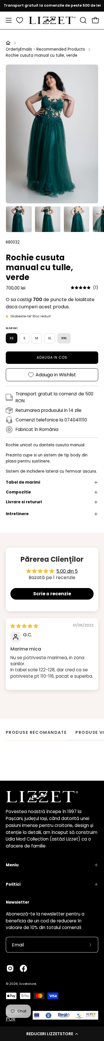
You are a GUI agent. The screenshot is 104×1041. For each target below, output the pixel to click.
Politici (13, 884)
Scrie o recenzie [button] (52, 593)
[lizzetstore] (52, 20)
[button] (52, 1034)
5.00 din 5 (67, 571)
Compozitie (18, 492)
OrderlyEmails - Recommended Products (45, 49)
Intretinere (17, 514)
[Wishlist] (19, 20)
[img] (84, 288)
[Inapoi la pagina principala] (8, 42)
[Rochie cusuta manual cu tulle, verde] (19, 219)
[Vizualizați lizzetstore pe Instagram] (10, 968)
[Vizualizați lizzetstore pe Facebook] (23, 968)
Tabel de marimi (23, 482)
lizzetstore (27, 983)
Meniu (12, 865)
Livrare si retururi (24, 502)
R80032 (13, 242)
